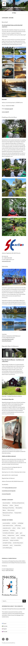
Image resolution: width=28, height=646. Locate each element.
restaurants (5, 545)
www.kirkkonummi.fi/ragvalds (8, 490)
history (4, 535)
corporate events (7, 528)
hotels (17, 535)
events (23, 528)
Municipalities (19, 507)
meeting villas (6, 538)
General (16, 505)
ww (3, 339)
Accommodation (6, 503)
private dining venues (18, 542)
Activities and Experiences (18, 503)
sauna (11, 545)
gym (21, 533)
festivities (12, 530)
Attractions (5, 505)
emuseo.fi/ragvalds (6, 493)
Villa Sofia (5, 266)
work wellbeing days (7, 547)
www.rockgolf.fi (5, 111)
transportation (17, 545)
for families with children (8, 533)
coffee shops (18, 525)
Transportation (17, 512)
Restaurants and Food (8, 512)
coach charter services (8, 525)
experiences (5, 530)
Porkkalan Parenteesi (13, 8)
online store (5, 540)
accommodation (6, 523)
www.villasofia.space (6, 340)
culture (14, 528)
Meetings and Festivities (8, 507)
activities (14, 523)
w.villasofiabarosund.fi (8, 339)
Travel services (6, 515)
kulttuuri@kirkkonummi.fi (10, 487)
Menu (14, 12)
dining (18, 528)
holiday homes (11, 535)
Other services (11, 510)
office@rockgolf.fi (9, 108)
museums (13, 538)
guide (17, 533)
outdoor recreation (14, 540)
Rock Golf (5, 22)
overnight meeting (7, 542)
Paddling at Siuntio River (9, 117)
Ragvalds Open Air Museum (10, 346)
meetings (23, 535)
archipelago (20, 523)
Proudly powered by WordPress (8, 642)
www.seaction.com (6, 261)
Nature (4, 510)
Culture (11, 505)
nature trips (20, 538)
